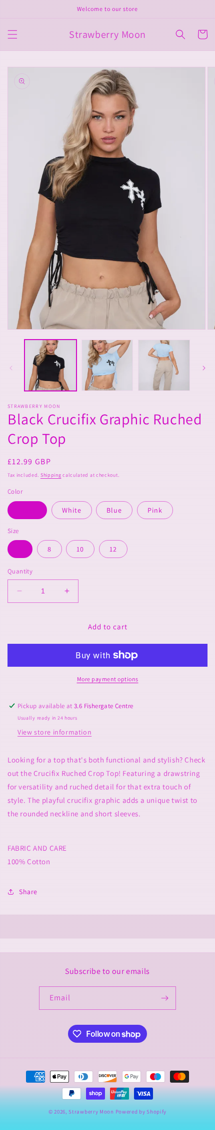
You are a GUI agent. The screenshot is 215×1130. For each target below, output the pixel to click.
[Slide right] (204, 368)
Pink (155, 510)
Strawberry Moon (91, 1111)
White (72, 510)
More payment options (107, 679)
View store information (55, 732)
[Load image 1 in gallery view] (50, 365)
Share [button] (28, 891)
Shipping (51, 475)
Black (27, 510)
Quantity (20, 571)
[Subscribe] (165, 998)
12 (113, 549)
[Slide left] (11, 368)
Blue (114, 510)
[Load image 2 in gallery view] (108, 365)
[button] (13, 34)
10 (80, 549)
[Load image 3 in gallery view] (164, 365)
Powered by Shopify (141, 1111)
